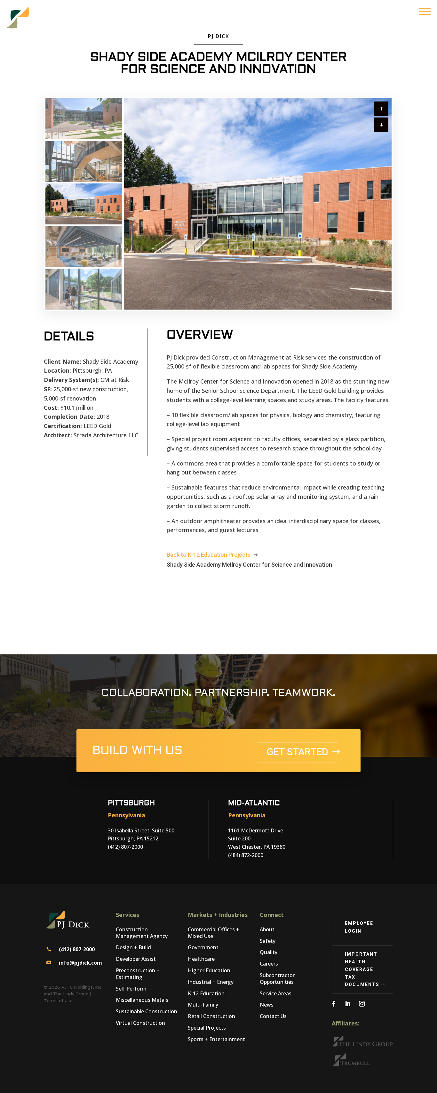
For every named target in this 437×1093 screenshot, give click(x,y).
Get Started (297, 752)
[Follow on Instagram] (362, 1003)
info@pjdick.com (80, 962)
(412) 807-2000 (77, 949)
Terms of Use (58, 1000)
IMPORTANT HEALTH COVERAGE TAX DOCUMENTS (362, 969)
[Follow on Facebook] (333, 1003)
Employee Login (359, 927)
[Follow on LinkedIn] (348, 1003)
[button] (381, 124)
